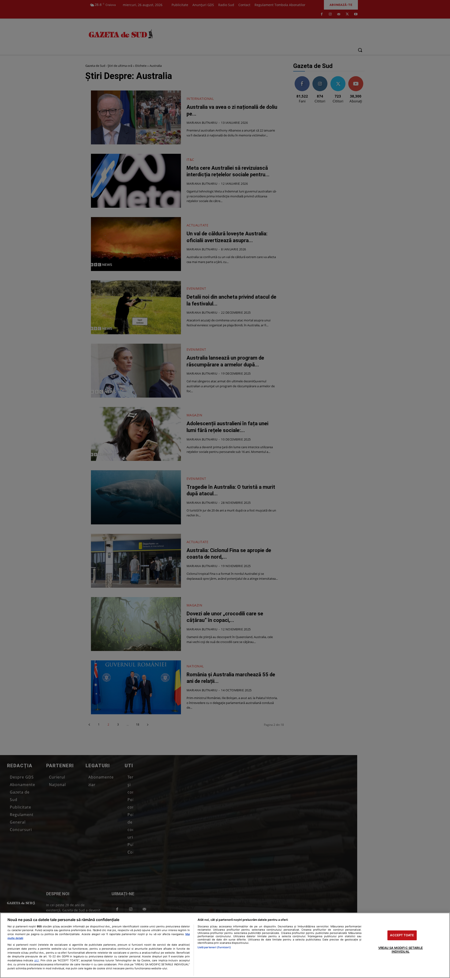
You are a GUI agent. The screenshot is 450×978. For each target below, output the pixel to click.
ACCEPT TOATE (402, 935)
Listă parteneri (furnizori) (214, 947)
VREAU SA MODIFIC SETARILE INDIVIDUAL (400, 949)
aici (36, 960)
